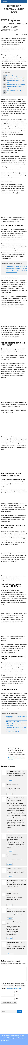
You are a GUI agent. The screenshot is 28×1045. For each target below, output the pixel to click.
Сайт (17, 998)
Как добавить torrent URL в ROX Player (16, 84)
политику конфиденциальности (14, 988)
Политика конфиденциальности (8, 1037)
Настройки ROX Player (12, 76)
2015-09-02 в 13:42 (19, 798)
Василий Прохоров (6, 29)
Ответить (10, 780)
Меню (5, 1)
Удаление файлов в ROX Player (14, 90)
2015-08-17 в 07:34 (19, 771)
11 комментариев (13, 30)
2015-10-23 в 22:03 (17, 868)
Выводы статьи (10, 92)
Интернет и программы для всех (14, 9)
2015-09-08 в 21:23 (18, 835)
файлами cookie (20, 1038)
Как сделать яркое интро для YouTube (16, 727)
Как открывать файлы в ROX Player (15, 78)
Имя (17, 991)
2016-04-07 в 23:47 (21, 880)
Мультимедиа (4, 30)
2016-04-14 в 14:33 (18, 909)
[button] (25, 1)
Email (17, 995)
